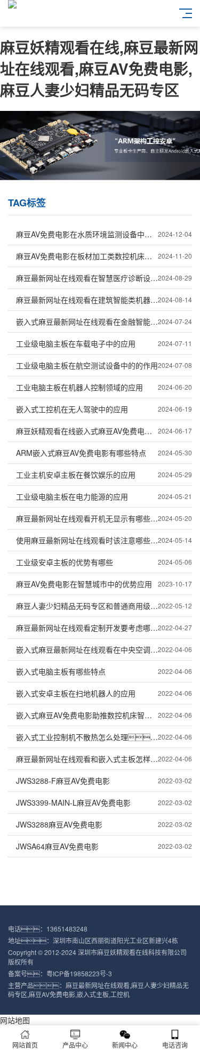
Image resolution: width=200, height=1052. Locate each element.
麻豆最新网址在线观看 (98, 985)
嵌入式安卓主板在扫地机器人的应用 (104, 693)
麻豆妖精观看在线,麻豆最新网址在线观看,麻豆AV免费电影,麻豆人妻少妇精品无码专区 (99, 68)
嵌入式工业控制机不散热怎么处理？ (104, 737)
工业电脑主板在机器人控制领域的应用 (104, 387)
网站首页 (25, 1044)
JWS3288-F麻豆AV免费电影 (104, 780)
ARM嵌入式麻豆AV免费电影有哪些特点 (104, 452)
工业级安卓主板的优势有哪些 (104, 562)
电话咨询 (175, 1044)
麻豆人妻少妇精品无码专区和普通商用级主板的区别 (104, 605)
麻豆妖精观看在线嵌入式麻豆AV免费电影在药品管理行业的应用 (104, 430)
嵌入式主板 (93, 994)
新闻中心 (125, 1044)
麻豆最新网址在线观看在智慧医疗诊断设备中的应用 (104, 277)
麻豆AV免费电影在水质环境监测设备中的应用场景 (104, 234)
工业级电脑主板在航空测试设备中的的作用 (104, 365)
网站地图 (15, 1020)
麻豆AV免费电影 (52, 994)
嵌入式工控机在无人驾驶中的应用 (104, 409)
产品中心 (75, 1044)
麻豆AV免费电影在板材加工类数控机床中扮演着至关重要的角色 (104, 256)
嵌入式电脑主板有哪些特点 (104, 671)
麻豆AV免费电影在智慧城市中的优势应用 (104, 584)
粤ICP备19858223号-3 (79, 973)
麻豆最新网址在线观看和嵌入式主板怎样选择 (104, 758)
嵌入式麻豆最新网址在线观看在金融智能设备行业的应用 (104, 321)
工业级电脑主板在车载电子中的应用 (104, 343)
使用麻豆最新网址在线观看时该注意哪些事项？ (104, 540)
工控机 (120, 994)
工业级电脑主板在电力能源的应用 (104, 496)
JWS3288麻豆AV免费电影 (104, 824)
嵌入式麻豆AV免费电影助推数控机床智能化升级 (104, 715)
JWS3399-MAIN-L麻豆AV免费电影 (104, 802)
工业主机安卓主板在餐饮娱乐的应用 (104, 474)
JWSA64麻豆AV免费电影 (104, 846)
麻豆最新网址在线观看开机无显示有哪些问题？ (104, 518)
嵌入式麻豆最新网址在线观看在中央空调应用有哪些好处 (104, 649)
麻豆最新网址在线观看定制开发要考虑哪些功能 (104, 627)
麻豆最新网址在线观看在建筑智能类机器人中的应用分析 (104, 299)
